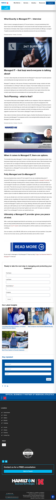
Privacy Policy (37, 498)
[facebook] (2, 386)
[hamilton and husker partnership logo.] (28, 478)
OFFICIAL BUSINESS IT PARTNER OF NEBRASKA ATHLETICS (29, 394)
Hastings (6, 423)
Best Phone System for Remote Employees (13, 350)
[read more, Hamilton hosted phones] (28, 242)
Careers (42, 498)
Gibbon (5, 417)
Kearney (6, 432)
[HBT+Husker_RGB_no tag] (4, 2)
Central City (6, 435)
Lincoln (5, 427)
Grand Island (7, 412)
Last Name (8, 279)
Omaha (5, 430)
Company (8, 292)
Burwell (5, 420)
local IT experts (14, 225)
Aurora (5, 415)
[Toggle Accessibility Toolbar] (53, 497)
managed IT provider (44, 180)
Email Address (10, 285)
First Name (8, 273)
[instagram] (5, 386)
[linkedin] (7, 386)
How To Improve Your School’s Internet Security (40, 326)
